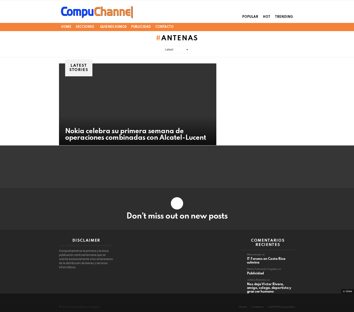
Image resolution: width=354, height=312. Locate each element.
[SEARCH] (285, 27)
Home (66, 27)
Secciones (85, 27)
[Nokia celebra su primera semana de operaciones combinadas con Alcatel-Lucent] (137, 104)
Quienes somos (113, 27)
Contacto (164, 27)
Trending (284, 17)
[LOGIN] (292, 27)
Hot (266, 17)
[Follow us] (278, 27)
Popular (250, 17)
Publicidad (141, 27)
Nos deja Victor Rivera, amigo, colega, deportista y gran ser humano (269, 288)
